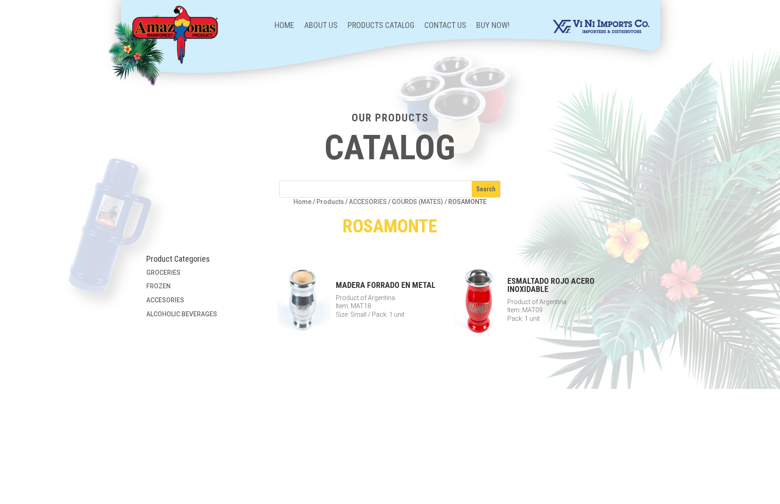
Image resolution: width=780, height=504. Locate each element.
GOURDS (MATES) (417, 201)
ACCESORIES (368, 201)
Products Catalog (381, 26)
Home (284, 26)
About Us (321, 26)
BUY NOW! (493, 26)
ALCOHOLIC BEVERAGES (181, 314)
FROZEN (158, 286)
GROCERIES (163, 272)
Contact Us (445, 26)
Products (330, 201)
